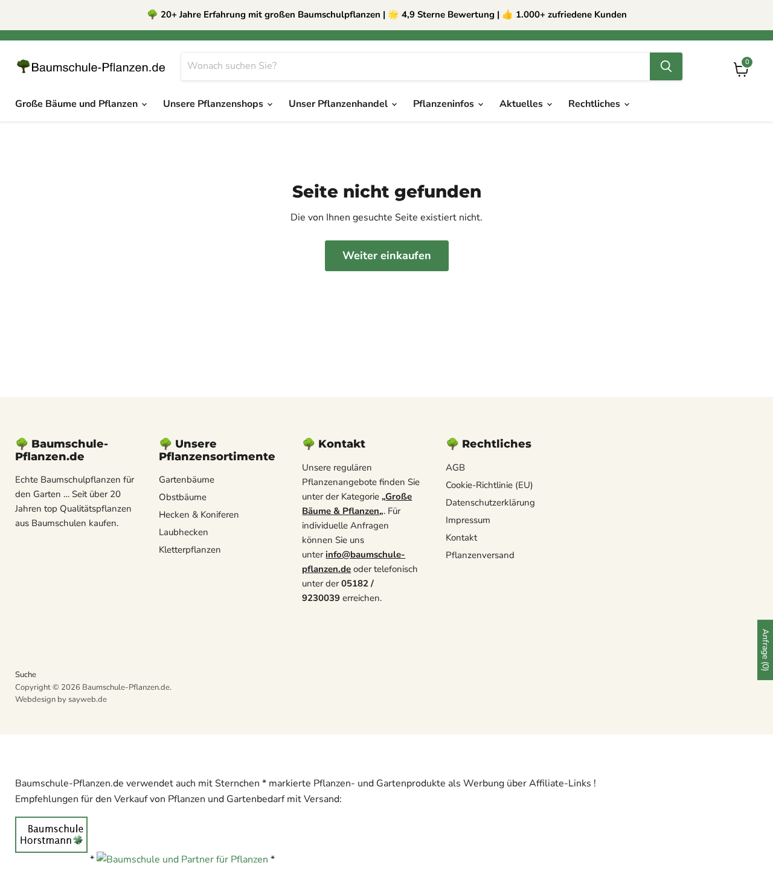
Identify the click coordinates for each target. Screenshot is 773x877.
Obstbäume (183, 497)
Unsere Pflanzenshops (214, 104)
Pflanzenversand (480, 555)
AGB (455, 467)
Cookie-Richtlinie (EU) (489, 485)
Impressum (468, 520)
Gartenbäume (186, 480)
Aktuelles (522, 104)
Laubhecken (183, 532)
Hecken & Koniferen (199, 515)
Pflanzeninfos (444, 104)
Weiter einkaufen (386, 255)
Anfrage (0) (765, 650)
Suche (25, 674)
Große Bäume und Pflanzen (77, 104)
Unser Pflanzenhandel (339, 104)
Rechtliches (595, 104)
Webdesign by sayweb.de (61, 699)
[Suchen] (666, 66)
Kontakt (461, 538)
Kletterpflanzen (190, 550)
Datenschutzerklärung (490, 502)
